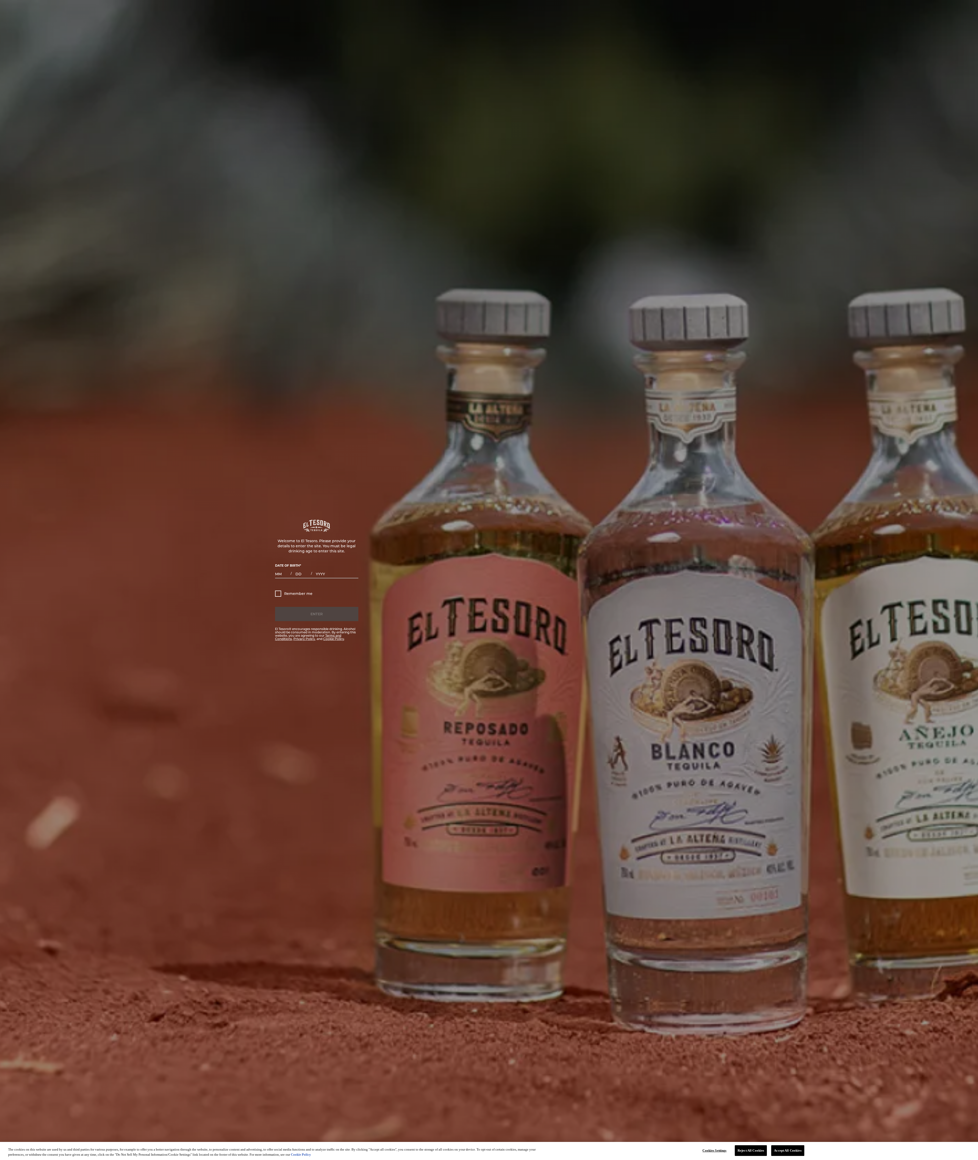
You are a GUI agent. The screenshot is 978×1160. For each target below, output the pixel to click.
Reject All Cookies (751, 1150)
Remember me (298, 593)
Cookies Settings (714, 1150)
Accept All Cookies (787, 1150)
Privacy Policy (304, 639)
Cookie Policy (333, 639)
